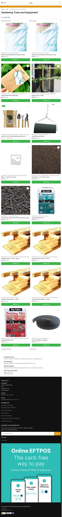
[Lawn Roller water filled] (46, 118)
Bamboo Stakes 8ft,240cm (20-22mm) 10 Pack (44, 54)
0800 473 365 (9, 395)
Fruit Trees (35, 93)
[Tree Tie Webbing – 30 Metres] (46, 322)
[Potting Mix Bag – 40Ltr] (15, 322)
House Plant (22, 93)
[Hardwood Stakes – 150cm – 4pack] (15, 241)
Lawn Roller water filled (38, 136)
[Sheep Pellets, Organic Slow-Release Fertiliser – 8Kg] (15, 200)
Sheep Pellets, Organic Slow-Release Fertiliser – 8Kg (15, 217)
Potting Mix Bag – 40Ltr (7, 340)
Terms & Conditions (6, 410)
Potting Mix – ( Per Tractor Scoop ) (40, 177)
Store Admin (4, 508)
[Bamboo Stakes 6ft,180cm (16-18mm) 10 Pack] (15, 37)
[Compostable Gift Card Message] (15, 78)
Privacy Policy (5, 413)
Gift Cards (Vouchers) (7, 405)
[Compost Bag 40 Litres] (46, 200)
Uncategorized (23, 175)
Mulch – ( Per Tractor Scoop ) (8, 177)
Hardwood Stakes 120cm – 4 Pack (40, 258)
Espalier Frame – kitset (38, 95)
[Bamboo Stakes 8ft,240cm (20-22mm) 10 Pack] (46, 37)
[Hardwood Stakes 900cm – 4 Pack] (46, 281)
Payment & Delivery (6, 415)
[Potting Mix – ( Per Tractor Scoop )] (46, 159)
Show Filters (6, 17)
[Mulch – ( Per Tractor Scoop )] (15, 159)
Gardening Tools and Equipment (9, 53)
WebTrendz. (9, 510)
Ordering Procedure (6, 421)
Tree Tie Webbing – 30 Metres (39, 340)
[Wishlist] (28, 25)
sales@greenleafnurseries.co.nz (10, 399)
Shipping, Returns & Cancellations (10, 418)
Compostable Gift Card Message (9, 95)
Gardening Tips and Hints (8, 407)
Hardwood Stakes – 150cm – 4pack (10, 258)
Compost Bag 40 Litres (38, 217)
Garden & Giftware (24, 134)
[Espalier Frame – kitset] (46, 78)
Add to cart (16, 59)
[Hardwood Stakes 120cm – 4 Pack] (46, 241)
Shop (7, 9)
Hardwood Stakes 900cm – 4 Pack (41, 299)
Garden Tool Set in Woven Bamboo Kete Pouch (13, 136)
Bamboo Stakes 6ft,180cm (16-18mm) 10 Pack (13, 54)
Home (2, 9)
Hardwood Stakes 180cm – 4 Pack (10, 299)
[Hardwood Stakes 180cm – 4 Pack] (15, 281)
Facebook (4, 440)
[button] (59, 3)
